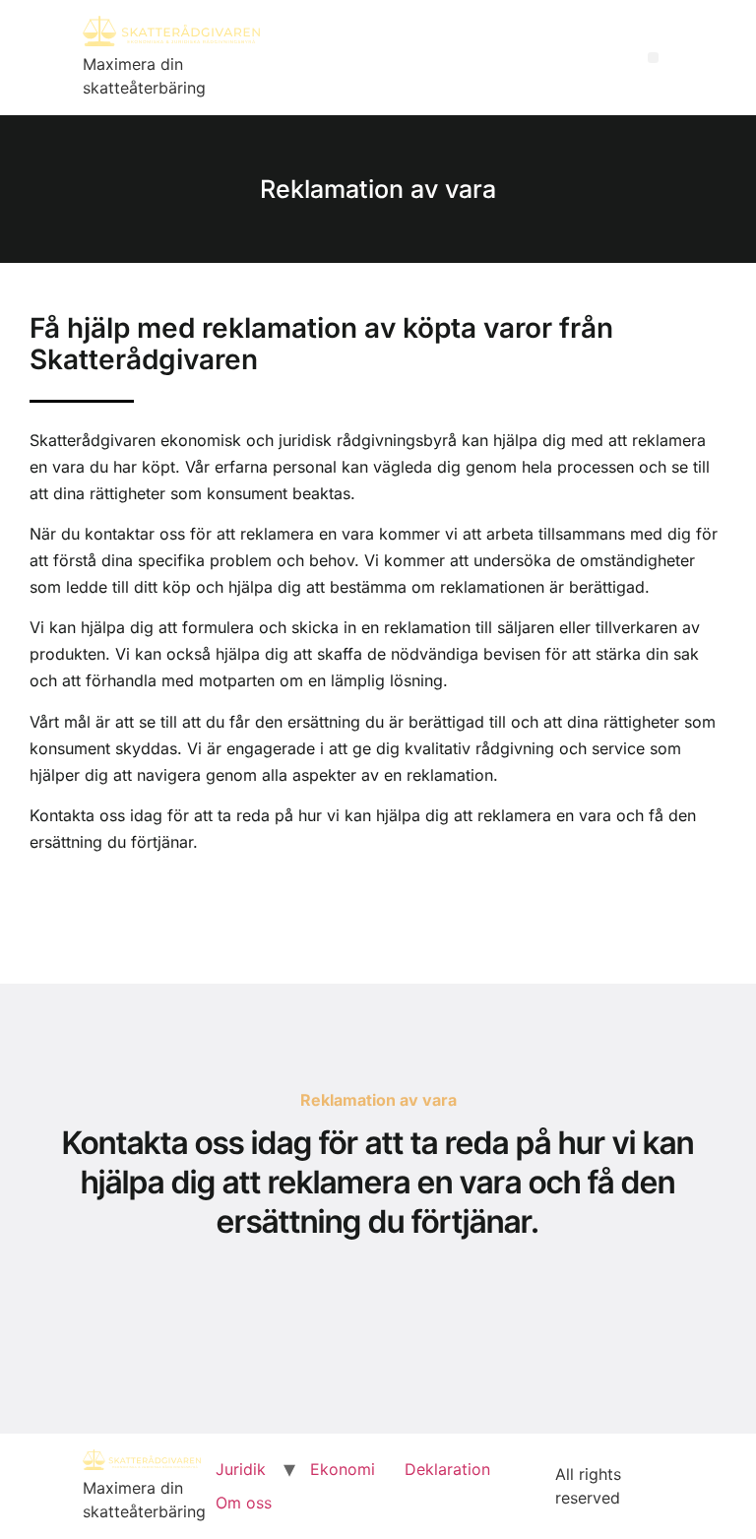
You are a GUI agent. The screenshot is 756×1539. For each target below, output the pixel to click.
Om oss (244, 1502)
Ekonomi (342, 1469)
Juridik (241, 1469)
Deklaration (447, 1469)
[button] (653, 57)
